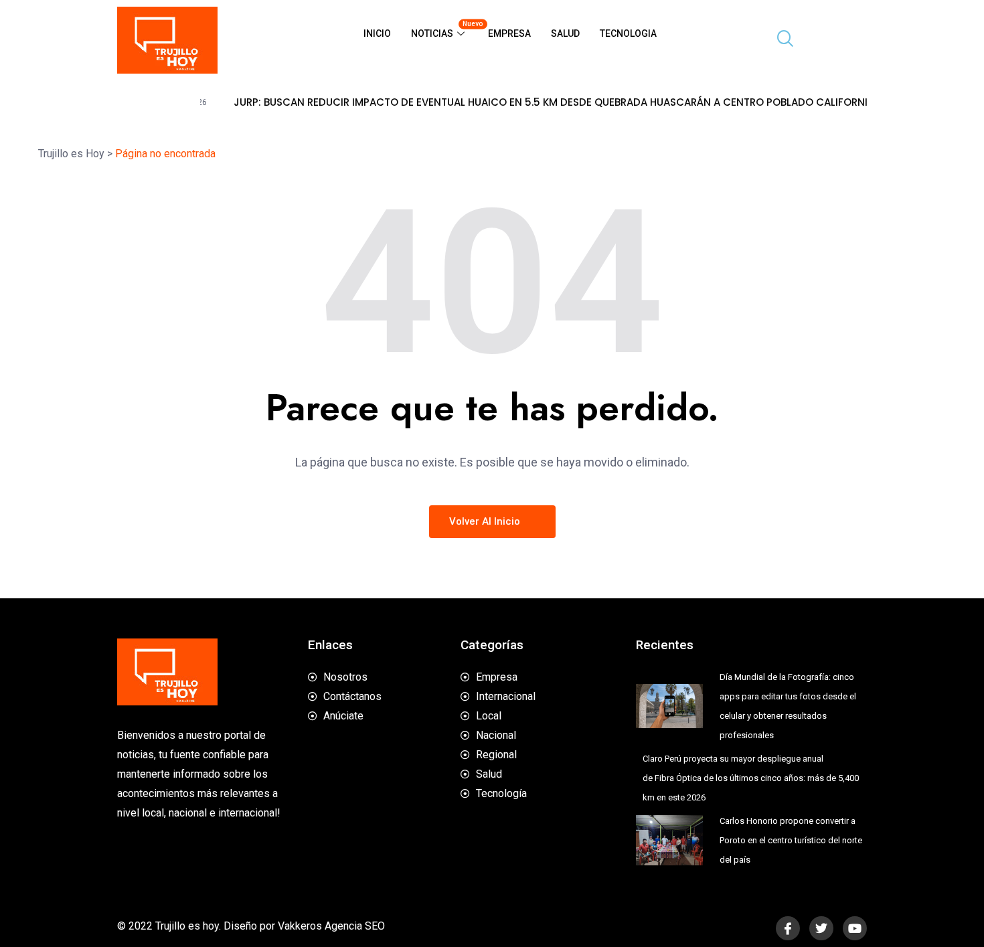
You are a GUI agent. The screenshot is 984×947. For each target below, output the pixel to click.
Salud (565, 33)
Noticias (444, 29)
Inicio (377, 33)
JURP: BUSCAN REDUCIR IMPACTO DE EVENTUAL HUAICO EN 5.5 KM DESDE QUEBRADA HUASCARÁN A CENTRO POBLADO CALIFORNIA (530, 102)
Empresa (509, 33)
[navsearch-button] (779, 40)
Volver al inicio (486, 521)
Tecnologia (628, 33)
